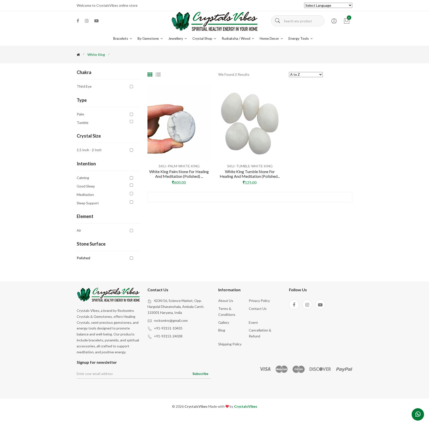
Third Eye (84, 86)
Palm (80, 114)
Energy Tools (299, 38)
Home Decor (270, 38)
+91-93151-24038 (168, 336)
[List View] (158, 74)
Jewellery (176, 38)
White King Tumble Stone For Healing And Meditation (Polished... (250, 174)
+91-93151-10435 (168, 328)
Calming (83, 178)
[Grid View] (149, 74)
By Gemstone (149, 38)
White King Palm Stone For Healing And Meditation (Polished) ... (179, 174)
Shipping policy (230, 344)
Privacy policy (259, 300)
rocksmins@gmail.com (171, 320)
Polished (83, 258)
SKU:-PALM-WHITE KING (179, 166)
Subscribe (200, 373)
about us (225, 300)
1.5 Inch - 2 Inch (89, 150)
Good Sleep (86, 186)
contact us (258, 308)
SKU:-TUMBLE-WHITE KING (250, 166)
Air (79, 230)
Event (253, 322)
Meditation (85, 194)
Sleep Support (88, 203)
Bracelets (121, 38)
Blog (221, 330)
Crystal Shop (202, 38)
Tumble (82, 122)
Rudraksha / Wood (236, 38)
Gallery (223, 322)
